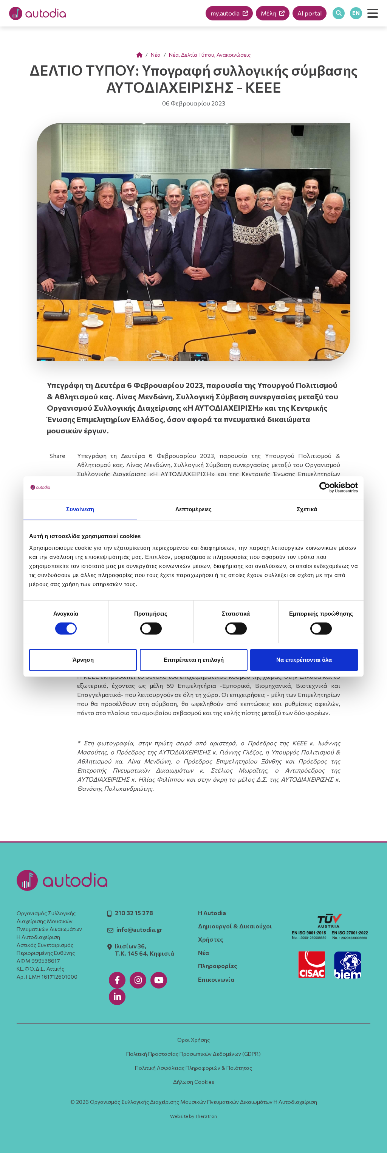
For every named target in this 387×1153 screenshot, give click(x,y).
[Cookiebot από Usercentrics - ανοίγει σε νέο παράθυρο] (325, 487)
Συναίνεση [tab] (80, 509)
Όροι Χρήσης (193, 1040)
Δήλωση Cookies (193, 1082)
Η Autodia (212, 912)
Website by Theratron (193, 1116)
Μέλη (268, 13)
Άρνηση (83, 659)
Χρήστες (210, 939)
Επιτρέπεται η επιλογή (194, 659)
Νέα (156, 54)
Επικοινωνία (216, 979)
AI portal (309, 13)
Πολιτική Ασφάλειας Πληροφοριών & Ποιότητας (193, 1068)
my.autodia (225, 13)
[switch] (151, 628)
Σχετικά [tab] (307, 509)
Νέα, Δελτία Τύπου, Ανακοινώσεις (210, 54)
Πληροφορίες (217, 965)
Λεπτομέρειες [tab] (193, 509)
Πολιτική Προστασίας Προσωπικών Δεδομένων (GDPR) (193, 1054)
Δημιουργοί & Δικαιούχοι (235, 926)
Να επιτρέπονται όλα (304, 659)
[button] (372, 13)
